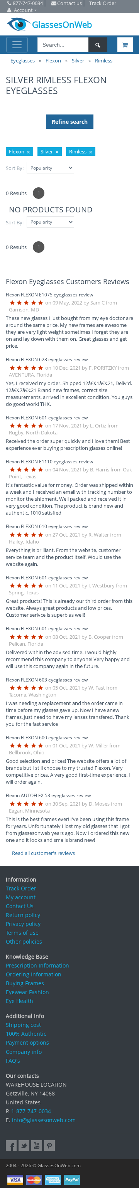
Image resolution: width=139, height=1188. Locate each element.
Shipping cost (23, 1024)
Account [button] (23, 10)
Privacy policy (23, 923)
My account (21, 897)
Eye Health (19, 1001)
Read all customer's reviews (43, 853)
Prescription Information (37, 965)
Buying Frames (25, 983)
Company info (24, 1051)
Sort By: (15, 168)
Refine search (70, 121)
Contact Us (20, 906)
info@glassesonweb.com (44, 1120)
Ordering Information (33, 974)
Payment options (27, 1042)
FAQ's (13, 1060)
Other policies (24, 941)
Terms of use (22, 932)
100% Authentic (26, 1033)
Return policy (23, 915)
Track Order (21, 888)
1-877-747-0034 (31, 1111)
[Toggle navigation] (17, 44)
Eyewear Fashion (27, 992)
